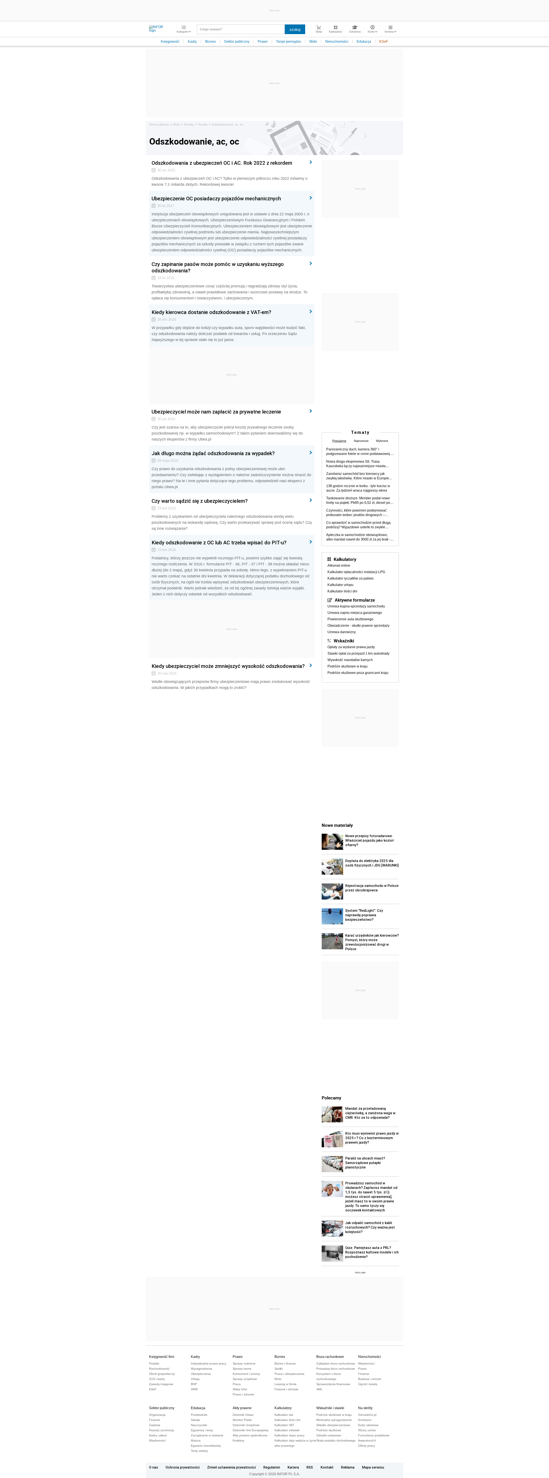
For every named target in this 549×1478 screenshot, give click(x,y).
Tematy (189, 124)
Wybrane (382, 440)
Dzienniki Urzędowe (246, 1425)
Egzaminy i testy (202, 1430)
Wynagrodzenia (201, 1368)
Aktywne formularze (355, 600)
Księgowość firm (161, 1357)
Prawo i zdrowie (243, 1394)
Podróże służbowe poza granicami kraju (357, 673)
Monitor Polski (242, 1420)
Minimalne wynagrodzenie (334, 1420)
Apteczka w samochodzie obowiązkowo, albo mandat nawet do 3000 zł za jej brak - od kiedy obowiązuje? (358, 537)
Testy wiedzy (199, 1450)
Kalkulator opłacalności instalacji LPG (356, 572)
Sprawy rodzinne (244, 1363)
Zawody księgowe (161, 1384)
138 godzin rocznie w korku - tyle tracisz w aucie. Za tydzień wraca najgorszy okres (358, 488)
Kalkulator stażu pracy (289, 1435)
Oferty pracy (366, 1445)
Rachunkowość (159, 1368)
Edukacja (364, 41)
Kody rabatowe (368, 1425)
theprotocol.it (367, 1440)
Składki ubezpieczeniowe (333, 1425)
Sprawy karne (242, 1368)
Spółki (278, 1368)
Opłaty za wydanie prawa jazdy (351, 647)
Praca (237, 1384)
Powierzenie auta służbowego (350, 619)
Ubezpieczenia (201, 1373)
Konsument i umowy (246, 1373)
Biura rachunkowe (330, 1357)
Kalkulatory (345, 559)
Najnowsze (361, 440)
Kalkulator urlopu (340, 585)
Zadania (154, 1425)
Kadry (192, 41)
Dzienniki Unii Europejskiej (250, 1430)
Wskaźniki (344, 641)
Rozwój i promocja (161, 1430)
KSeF (383, 41)
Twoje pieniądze (288, 41)
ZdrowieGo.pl (367, 1414)
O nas (153, 1467)
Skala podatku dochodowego (336, 1440)
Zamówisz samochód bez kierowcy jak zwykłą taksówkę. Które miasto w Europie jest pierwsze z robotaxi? (357, 476)
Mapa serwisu (373, 1467)
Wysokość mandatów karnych (350, 660)
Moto (313, 41)
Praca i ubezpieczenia (289, 1373)
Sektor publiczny (236, 41)
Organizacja (157, 1414)
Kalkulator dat (283, 1414)
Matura (196, 1440)
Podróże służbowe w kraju (347, 666)
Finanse (363, 1373)
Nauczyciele (199, 1425)
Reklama (347, 1467)
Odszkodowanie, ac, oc (227, 124)
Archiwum (364, 1420)
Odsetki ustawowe (328, 1435)
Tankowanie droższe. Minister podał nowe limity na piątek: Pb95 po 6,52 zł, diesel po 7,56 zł (358, 500)
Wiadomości (366, 1363)
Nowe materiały (337, 825)
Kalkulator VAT (284, 1425)
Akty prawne (242, 1408)
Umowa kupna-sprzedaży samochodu (356, 606)
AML (319, 1389)
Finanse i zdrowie (286, 1389)
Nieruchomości (336, 41)
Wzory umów (367, 1430)
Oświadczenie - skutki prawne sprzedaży (358, 625)
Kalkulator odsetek (287, 1430)
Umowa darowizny (341, 632)
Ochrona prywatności (183, 1467)
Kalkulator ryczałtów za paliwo (350, 578)
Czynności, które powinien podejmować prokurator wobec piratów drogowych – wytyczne (356, 513)
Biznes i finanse (285, 1363)
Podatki (154, 1363)
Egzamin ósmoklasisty (206, 1445)
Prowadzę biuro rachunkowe (335, 1368)
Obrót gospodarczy (162, 1373)
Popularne (339, 440)
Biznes (210, 41)
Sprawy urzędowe (245, 1379)
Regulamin (271, 1467)
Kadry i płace (158, 1435)
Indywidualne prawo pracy (208, 1363)
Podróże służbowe (328, 1430)
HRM (194, 1389)
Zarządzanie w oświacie (207, 1435)
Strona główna (159, 124)
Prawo (263, 41)
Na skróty (365, 1408)
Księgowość (170, 41)
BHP (194, 1384)
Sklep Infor (240, 1389)
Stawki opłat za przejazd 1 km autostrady (358, 653)
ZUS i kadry (157, 1379)
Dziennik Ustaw (243, 1414)
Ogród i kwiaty (367, 1384)
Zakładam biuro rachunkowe (335, 1363)
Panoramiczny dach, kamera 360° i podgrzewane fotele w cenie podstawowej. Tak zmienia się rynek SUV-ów (358, 451)
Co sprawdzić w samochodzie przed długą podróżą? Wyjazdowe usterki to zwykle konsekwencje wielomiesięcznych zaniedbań (358, 525)
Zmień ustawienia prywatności (231, 1467)
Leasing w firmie (285, 1384)
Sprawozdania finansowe (333, 1384)
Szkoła (195, 1420)
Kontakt (327, 1467)
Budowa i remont (369, 1379)
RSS (309, 1467)
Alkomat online (338, 565)
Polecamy (331, 1098)
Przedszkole (199, 1414)
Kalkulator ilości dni (342, 591)
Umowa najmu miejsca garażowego (354, 612)
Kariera (293, 1467)
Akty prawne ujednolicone (250, 1435)
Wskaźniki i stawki (330, 1408)
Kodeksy (238, 1440)
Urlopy (195, 1379)
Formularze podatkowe (373, 1435)
